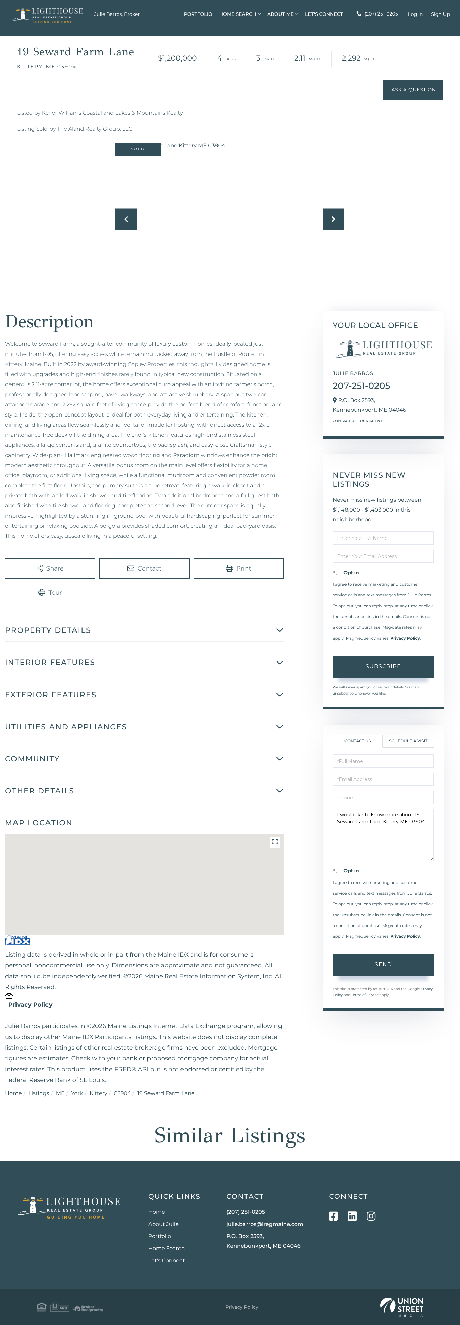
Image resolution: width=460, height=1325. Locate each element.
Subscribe (383, 666)
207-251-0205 (361, 385)
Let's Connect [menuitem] (324, 14)
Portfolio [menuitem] (198, 14)
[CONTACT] (413, 90)
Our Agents (372, 421)
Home (13, 1093)
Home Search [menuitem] (237, 14)
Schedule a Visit (408, 741)
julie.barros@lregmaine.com (264, 1224)
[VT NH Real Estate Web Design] (401, 1307)
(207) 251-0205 (381, 14)
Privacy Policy (30, 1004)
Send (383, 964)
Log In (415, 14)
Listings (38, 1093)
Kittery (98, 1093)
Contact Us (345, 421)
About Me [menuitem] (280, 14)
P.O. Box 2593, (263, 1241)
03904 (122, 1093)
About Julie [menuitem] (163, 1224)
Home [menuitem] (156, 1212)
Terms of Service (365, 995)
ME (60, 1093)
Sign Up (440, 14)
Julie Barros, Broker (117, 14)
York (77, 1093)
